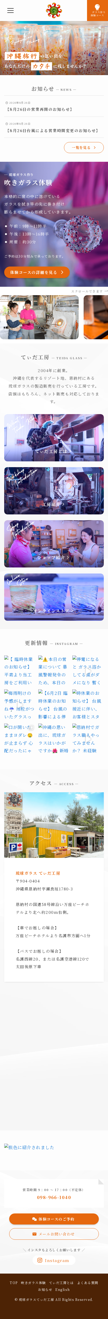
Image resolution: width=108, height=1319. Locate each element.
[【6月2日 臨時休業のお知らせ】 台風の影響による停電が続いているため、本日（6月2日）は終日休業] (54, 705)
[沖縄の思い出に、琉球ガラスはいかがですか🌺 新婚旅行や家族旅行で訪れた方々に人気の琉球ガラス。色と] (54, 739)
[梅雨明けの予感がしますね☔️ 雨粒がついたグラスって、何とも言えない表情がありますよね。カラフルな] (20, 705)
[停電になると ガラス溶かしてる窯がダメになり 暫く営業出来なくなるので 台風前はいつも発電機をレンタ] (88, 671)
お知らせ (45, 1289)
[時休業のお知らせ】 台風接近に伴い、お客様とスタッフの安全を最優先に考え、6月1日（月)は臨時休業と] (88, 705)
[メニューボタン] (10, 10)
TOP (14, 1282)
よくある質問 (87, 1282)
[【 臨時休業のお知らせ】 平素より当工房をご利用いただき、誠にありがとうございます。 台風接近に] (20, 671)
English (62, 1289)
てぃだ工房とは (61, 1282)
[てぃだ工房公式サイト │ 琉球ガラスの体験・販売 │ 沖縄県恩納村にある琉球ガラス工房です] (54, 10)
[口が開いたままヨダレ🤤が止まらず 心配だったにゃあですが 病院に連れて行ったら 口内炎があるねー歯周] (20, 739)
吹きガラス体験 (33, 1282)
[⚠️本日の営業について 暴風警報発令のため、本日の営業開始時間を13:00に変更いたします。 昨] (54, 671)
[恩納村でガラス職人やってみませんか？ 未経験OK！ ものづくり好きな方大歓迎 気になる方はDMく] (88, 739)
